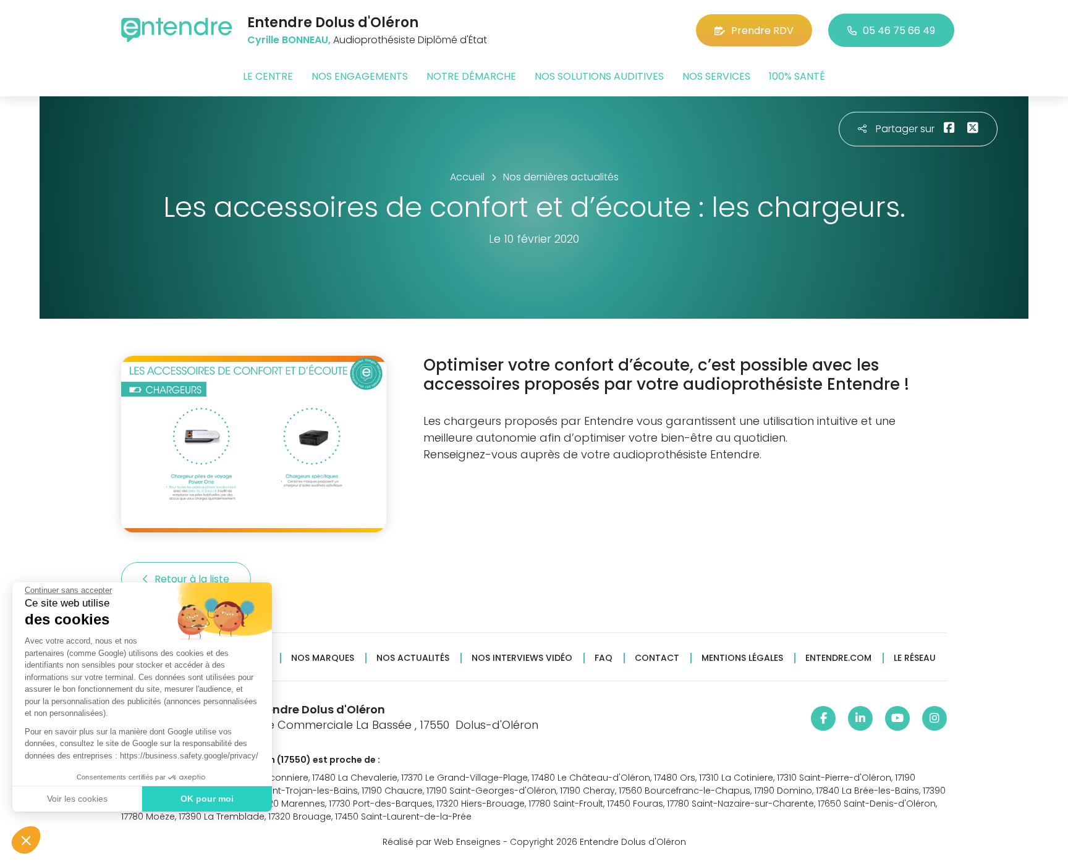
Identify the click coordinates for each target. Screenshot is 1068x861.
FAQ (603, 658)
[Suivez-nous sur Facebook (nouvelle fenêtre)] (823, 718)
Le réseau (915, 658)
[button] (26, 840)
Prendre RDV (762, 30)
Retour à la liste (193, 579)
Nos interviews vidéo (522, 658)
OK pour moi (207, 799)
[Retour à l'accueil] (176, 30)
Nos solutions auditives (599, 76)
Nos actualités (412, 658)
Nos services (716, 76)
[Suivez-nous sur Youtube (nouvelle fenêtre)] (897, 718)
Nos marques (322, 658)
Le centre (268, 76)
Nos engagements (360, 76)
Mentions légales (742, 658)
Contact (657, 658)
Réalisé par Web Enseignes (442, 842)
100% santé (797, 76)
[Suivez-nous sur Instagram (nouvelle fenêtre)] (934, 718)
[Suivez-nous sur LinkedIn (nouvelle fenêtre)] (860, 718)
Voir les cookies (77, 799)
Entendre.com (838, 658)
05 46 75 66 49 (899, 30)
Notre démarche (471, 76)
